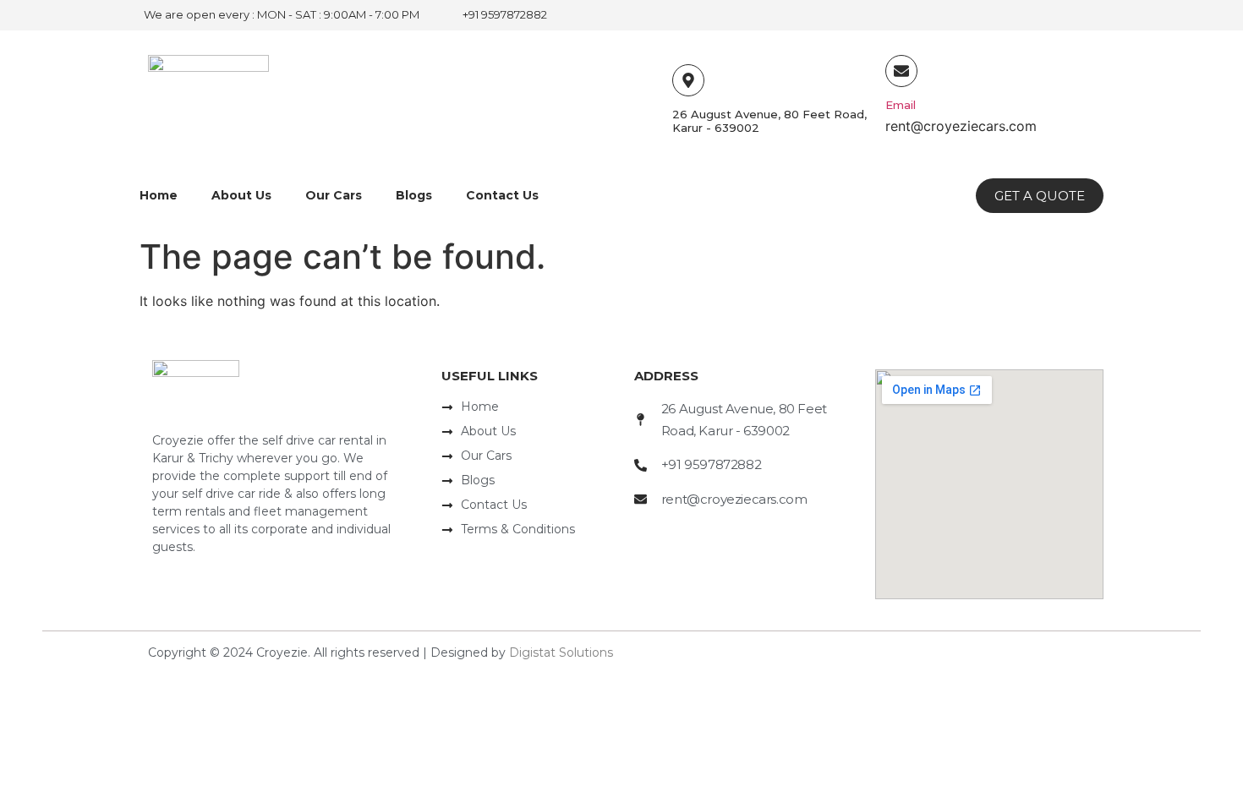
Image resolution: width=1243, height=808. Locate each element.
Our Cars (333, 195)
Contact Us (502, 195)
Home (159, 195)
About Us (241, 195)
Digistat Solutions (561, 652)
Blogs (414, 195)
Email (900, 105)
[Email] (901, 71)
